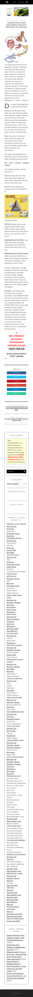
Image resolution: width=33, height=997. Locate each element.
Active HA (10, 621)
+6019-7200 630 (16, 349)
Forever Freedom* (13, 619)
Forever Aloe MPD (13, 921)
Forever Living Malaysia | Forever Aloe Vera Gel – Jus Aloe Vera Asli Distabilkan (16, 976)
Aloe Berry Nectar (13, 579)
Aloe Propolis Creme (14, 821)
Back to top (16, 993)
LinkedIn (16, 389)
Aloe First (10, 859)
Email (16, 393)
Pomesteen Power (13, 534)
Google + (16, 385)
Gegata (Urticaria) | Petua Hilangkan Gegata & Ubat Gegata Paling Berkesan (15, 938)
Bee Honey (11, 752)
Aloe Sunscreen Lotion (14, 914)
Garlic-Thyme (11, 567)
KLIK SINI (20, 356)
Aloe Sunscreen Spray (14, 916)
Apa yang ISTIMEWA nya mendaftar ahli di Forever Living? (16, 419)
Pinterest (17, 381)
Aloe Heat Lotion (12, 629)
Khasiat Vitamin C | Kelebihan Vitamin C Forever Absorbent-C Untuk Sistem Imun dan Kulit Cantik (16, 966)
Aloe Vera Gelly (12, 819)
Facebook (17, 372)
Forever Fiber (11, 550)
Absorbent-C (11, 612)
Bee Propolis (11, 607)
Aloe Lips (10, 881)
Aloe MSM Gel (12, 631)
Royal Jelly (10, 536)
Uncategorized (12, 20)
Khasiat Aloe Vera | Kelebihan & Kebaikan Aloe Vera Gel (16, 947)
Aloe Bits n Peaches (14, 602)
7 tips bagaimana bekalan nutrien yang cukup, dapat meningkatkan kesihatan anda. (16, 408)
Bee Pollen (10, 553)
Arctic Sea (10, 529)
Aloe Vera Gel (11, 526)
